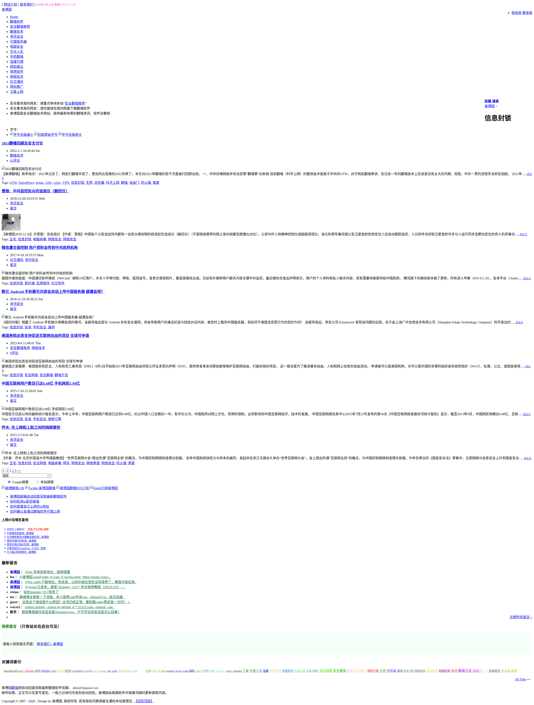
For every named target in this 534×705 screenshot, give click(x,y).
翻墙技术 (16, 31)
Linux (102, 671)
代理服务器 (18, 41)
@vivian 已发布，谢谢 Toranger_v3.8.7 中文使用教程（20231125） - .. (75, 587)
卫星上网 (16, 91)
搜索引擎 (54, 419)
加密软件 (288, 670)
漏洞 (51, 327)
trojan (39, 182)
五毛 (13, 239)
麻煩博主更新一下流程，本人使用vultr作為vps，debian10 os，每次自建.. (71, 597)
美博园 (7, 9)
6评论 (14, 353)
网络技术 (16, 76)
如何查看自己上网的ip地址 (29, 506)
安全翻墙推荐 (20, 26)
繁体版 (527, 13)
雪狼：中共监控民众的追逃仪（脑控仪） (35, 191)
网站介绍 (10, 4)
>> (19, 471)
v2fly (48, 182)
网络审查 (93, 463)
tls (159, 671)
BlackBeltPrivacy (14, 670)
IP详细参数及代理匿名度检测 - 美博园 (28, 537)
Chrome (29, 670)
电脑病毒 (39, 239)
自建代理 (16, 61)
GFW (13, 182)
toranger (170, 671)
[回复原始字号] (46, 134)
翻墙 (124, 182)
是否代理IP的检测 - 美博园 (21, 540)
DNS (38, 670)
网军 (66, 463)
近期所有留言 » (521, 617)
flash (54, 670)
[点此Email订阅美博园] (104, 488)
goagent (77, 670)
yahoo (229, 671)
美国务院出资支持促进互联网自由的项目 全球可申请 (45, 336)
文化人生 (16, 51)
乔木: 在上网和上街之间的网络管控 (31, 427)
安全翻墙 (46, 375)
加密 (266, 670)
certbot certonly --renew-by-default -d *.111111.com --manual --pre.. (69, 607)
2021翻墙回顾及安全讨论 (22, 143)
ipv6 (96, 671)
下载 (246, 670)
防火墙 (146, 182)
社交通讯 (16, 81)
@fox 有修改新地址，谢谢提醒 (47, 572)
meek (114, 671)
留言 (13, 208)
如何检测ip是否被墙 (24, 501)
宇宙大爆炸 (312, 671)
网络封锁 (444, 670)
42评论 (15, 160)
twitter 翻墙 (188, 671)
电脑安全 (16, 46)
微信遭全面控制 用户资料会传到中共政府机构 (40, 248)
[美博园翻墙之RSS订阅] (72, 488)
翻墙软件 (16, 21)
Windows (220, 671)
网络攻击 (69, 239)
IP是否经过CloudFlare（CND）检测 (26, 548)
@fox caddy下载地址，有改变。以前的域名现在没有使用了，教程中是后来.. (80, 582)
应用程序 (43, 283)
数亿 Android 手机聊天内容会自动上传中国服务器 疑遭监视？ (53, 292)
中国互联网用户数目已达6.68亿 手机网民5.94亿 (41, 383)
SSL (154, 670)
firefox (46, 670)
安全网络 (31, 375)
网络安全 (54, 239)
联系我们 (26, 4)
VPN (65, 182)
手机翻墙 (16, 56)
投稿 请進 (492, 101)
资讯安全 (16, 36)
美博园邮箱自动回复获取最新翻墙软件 (38, 496)
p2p (135, 670)
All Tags (520, 679)
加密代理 (275, 670)
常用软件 (16, 71)
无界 (89, 182)
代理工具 (255, 670)
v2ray (57, 182)
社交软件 (58, 283)
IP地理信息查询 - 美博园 (20, 533)
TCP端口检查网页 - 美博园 (21, 552)
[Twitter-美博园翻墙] (40, 488)
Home (14, 17)
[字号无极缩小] (21, 134)
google (88, 670)
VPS (212, 671)
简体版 (516, 13)
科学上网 (112, 182)
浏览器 (99, 182)
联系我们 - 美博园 (50, 644)
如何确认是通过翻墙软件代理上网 (35, 511)
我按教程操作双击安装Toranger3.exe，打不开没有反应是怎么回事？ (71, 612)
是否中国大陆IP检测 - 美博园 (23, 544)
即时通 (30, 283)
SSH (148, 670)
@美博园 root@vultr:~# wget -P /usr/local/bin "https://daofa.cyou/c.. (64, 577)
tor (163, 670)
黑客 (156, 182)
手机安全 (39, 327)
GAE (60, 670)
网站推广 (16, 86)
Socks (141, 670)
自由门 (134, 182)
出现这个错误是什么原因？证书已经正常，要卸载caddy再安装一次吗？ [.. (76, 602)
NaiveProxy (26, 182)
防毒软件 (495, 670)
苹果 (485, 670)
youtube (237, 671)
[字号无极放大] (70, 134)
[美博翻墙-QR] (13, 488)
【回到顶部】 (144, 701)
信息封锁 (77, 182)
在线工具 (300, 671)
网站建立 (16, 66)
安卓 (28, 327)
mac (109, 671)
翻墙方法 (61, 375)
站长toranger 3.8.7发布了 (41, 592)
